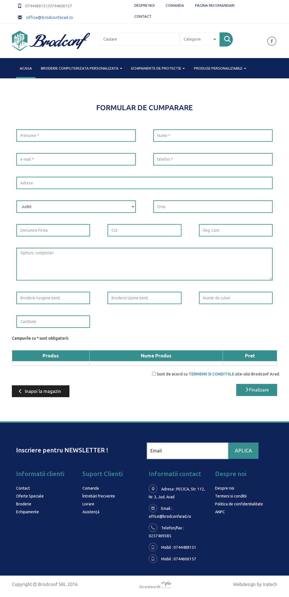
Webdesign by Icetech (255, 584)
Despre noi (144, 5)
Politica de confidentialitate (239, 504)
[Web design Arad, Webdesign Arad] (144, 585)
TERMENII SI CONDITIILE (211, 374)
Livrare (88, 504)
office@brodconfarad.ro (49, 17)
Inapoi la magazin (43, 391)
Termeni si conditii (231, 496)
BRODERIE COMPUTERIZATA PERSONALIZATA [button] (80, 68)
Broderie (23, 504)
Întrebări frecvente (98, 496)
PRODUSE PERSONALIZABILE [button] (218, 68)
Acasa (26, 68)
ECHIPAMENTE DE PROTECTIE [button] (156, 68)
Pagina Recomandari (215, 5)
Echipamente (27, 512)
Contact (143, 16)
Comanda (175, 5)
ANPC (220, 512)
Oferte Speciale (30, 496)
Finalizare (259, 389)
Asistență (90, 512)
